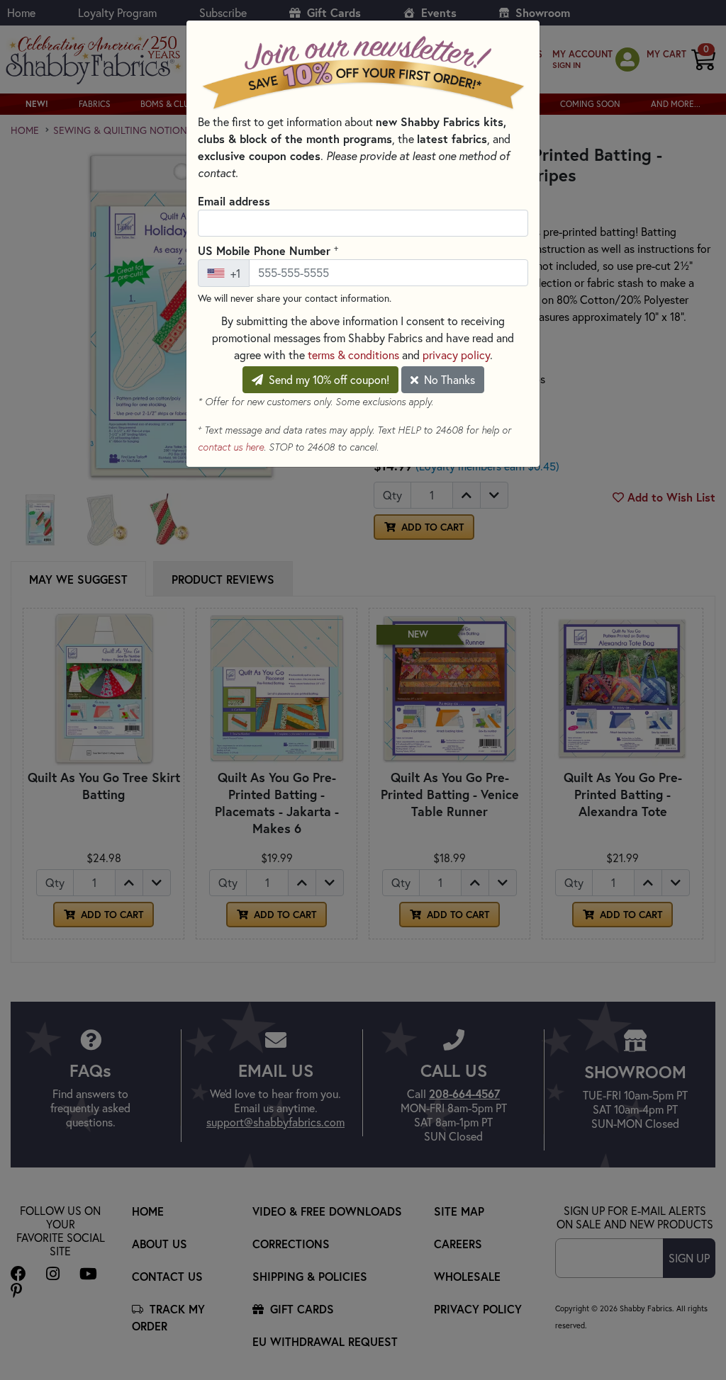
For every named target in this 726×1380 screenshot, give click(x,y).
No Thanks (448, 380)
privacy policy (456, 355)
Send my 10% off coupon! (327, 380)
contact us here (231, 447)
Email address (234, 200)
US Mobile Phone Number (268, 250)
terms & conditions (353, 355)
